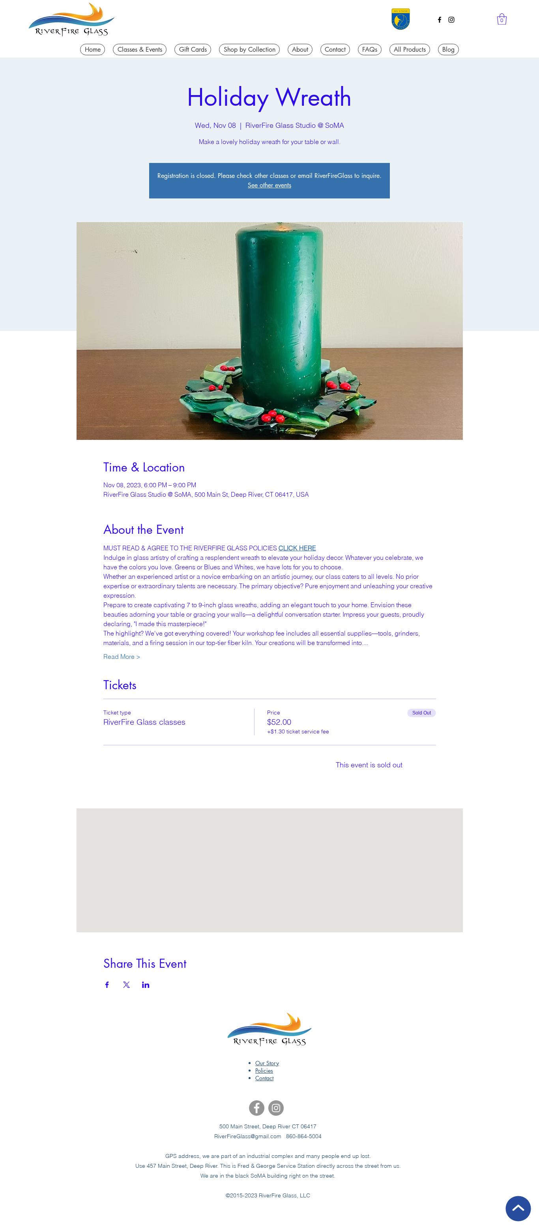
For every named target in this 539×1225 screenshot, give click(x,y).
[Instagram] (451, 20)
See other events (269, 185)
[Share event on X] (126, 985)
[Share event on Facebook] (107, 985)
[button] (502, 19)
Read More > (121, 656)
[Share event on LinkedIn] (146, 985)
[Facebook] (440, 20)
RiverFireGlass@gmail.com (247, 1136)
